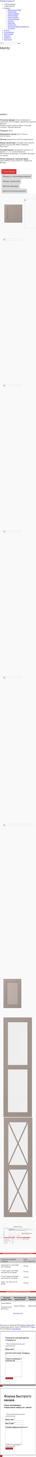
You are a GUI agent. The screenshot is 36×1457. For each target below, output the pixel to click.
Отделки (11, 28)
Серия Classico (13, 14)
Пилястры (12, 25)
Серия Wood (13, 15)
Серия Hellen (13, 17)
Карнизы (11, 23)
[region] (18, 86)
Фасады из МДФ (14, 10)
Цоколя (11, 21)
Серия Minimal (13, 19)
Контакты (8, 39)
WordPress (16, 1329)
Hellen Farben (25, 1325)
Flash (33, 1327)
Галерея (7, 36)
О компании (9, 32)
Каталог (7, 8)
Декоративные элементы (18, 27)
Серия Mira (12, 12)
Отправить (9, 1378)
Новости (7, 38)
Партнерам (8, 34)
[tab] (8, 171)
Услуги (6, 30)
